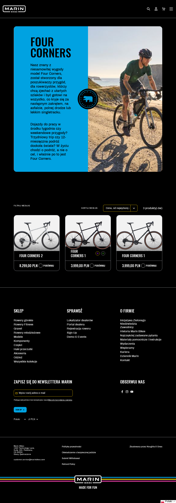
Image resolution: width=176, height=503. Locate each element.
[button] (164, 9)
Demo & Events (76, 336)
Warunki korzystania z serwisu (60, 400)
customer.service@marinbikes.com (29, 460)
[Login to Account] (156, 9)
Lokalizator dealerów (80, 320)
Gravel (18, 328)
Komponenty (22, 340)
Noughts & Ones (154, 446)
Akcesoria (20, 353)
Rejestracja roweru (79, 328)
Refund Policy (68, 464)
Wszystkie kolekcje (25, 361)
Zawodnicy (127, 327)
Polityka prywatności (71, 446)
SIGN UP (18, 409)
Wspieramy (127, 347)
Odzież (18, 357)
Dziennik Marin (129, 356)
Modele (18, 336)
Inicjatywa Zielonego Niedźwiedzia (133, 322)
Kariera (124, 351)
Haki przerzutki (23, 349)
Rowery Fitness (23, 324)
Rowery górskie (23, 320)
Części (18, 345)
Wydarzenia (127, 343)
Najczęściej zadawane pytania (139, 335)
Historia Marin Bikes (132, 331)
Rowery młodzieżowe (27, 332)
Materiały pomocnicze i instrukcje (140, 339)
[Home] (14, 8)
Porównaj (47, 265)
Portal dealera (76, 324)
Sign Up (72, 332)
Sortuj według (89, 208)
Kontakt (125, 360)
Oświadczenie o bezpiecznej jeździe (79, 452)
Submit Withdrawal (71, 458)
